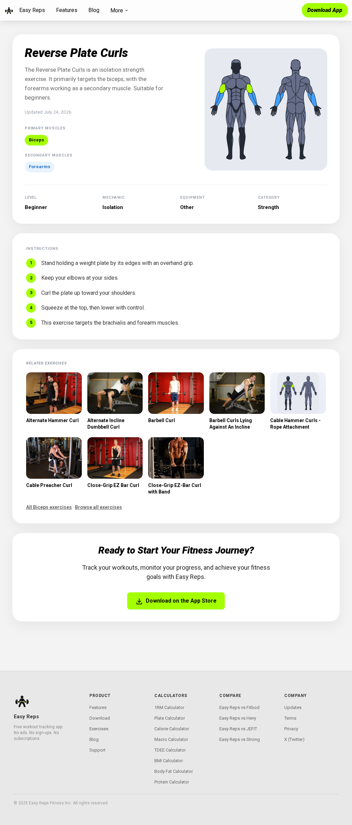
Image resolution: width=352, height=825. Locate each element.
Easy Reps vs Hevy (237, 718)
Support (97, 750)
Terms (290, 718)
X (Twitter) (294, 739)
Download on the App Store (181, 600)
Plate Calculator (169, 718)
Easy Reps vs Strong (239, 739)
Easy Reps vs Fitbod (239, 707)
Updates (292, 707)
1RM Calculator (169, 707)
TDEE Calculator (170, 750)
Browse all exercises (98, 507)
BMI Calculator (168, 760)
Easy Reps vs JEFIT (238, 728)
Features (66, 10)
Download (99, 718)
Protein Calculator (171, 782)
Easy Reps (32, 10)
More (116, 10)
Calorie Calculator (171, 728)
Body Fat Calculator (173, 771)
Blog (93, 10)
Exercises (98, 728)
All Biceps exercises (49, 507)
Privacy (291, 728)
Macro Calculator (171, 739)
